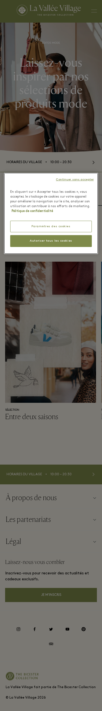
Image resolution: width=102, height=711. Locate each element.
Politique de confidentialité (32, 211)
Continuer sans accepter (75, 179)
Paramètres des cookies (50, 226)
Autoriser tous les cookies (51, 240)
